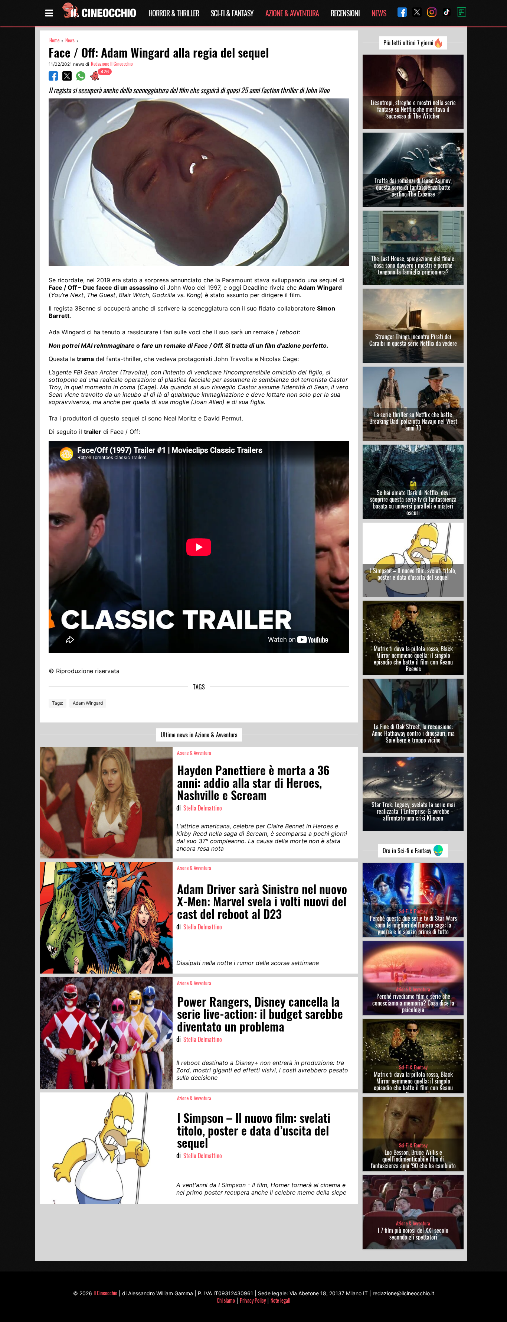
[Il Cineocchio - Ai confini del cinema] (99, 13)
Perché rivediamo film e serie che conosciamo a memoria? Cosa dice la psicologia (413, 1003)
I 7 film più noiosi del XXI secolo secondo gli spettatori (413, 1233)
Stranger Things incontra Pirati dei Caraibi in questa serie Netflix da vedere (413, 340)
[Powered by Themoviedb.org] (458, 13)
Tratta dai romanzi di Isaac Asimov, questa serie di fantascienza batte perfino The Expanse (413, 187)
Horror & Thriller (173, 13)
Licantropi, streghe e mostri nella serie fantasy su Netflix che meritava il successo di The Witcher (413, 109)
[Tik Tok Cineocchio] (443, 12)
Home (54, 40)
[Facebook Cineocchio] (399, 12)
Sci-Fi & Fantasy (232, 13)
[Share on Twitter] (67, 78)
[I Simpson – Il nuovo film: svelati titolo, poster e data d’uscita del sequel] (106, 1148)
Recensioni (345, 13)
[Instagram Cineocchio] (429, 12)
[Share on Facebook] (53, 78)
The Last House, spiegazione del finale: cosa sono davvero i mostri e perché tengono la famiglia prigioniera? (413, 265)
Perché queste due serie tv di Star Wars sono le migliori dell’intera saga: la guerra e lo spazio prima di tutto (413, 925)
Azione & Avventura (292, 13)
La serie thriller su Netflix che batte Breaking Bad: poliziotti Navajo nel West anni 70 (413, 421)
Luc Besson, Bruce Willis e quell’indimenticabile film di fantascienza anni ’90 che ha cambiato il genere (413, 1162)
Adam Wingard (88, 703)
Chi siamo (226, 1300)
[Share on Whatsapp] (80, 78)
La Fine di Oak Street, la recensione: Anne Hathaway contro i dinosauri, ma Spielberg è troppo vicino (413, 733)
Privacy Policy (253, 1300)
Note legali (280, 1300)
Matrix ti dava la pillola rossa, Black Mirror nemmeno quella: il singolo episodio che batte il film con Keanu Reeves (413, 658)
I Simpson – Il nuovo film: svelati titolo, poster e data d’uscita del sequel (413, 574)
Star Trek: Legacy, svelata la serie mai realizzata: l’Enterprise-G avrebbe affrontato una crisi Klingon (413, 811)
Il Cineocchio (105, 1293)
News (379, 13)
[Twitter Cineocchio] (414, 12)
